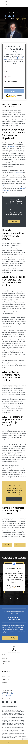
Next (16, 598)
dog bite (4, 185)
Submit (14, 91)
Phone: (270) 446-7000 (7, 694)
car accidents (12, 146)
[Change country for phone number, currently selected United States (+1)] (5, 77)
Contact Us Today (14, 499)
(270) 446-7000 (17, 629)
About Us (7, 545)
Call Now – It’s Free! (15, 742)
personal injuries (18, 172)
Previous (11, 598)
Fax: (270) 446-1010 (6, 695)
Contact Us (14, 221)
